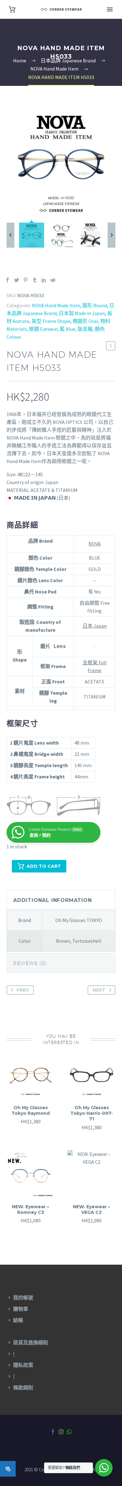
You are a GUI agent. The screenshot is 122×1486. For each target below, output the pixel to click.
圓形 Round (94, 305)
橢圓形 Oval (85, 321)
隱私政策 (23, 1365)
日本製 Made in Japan (82, 313)
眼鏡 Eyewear (43, 329)
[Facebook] (7, 279)
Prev (23, 990)
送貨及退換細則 (30, 1342)
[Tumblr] (34, 279)
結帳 (18, 1320)
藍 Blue (67, 329)
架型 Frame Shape (51, 321)
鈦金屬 (85, 329)
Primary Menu (109, 9)
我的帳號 (23, 1297)
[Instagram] (61, 1431)
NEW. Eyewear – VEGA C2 (91, 1209)
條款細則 (23, 1387)
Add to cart (44, 866)
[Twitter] (16, 279)
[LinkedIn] (43, 279)
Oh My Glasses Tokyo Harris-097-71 (91, 1113)
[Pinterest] (25, 279)
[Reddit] (52, 279)
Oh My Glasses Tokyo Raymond (31, 1110)
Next (99, 990)
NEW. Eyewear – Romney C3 (30, 1209)
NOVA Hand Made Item (56, 305)
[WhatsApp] (69, 1431)
